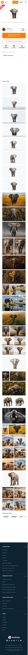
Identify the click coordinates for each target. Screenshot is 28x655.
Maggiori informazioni (8, 54)
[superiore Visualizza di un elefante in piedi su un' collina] (13, 346)
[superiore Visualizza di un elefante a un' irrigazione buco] (13, 279)
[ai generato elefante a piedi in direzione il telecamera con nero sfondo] (5, 433)
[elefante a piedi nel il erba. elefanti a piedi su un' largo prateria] (10, 519)
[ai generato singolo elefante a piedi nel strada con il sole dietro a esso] (10, 370)
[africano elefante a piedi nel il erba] (5, 306)
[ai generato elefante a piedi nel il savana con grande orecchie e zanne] (13, 229)
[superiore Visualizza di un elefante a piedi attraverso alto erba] (13, 213)
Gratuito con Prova (14, 35)
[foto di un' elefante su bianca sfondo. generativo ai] (13, 88)
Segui (23, 30)
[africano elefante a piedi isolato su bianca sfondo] (13, 420)
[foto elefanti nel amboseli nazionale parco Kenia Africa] (8, 530)
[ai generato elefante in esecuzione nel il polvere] (8, 246)
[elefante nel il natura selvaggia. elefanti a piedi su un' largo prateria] (13, 199)
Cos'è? (14, 52)
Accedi (21, 2)
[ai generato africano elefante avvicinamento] (13, 604)
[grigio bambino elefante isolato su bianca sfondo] (8, 468)
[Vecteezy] (2, 2)
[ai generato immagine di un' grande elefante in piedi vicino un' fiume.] (10, 317)
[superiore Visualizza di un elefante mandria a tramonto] (13, 455)
